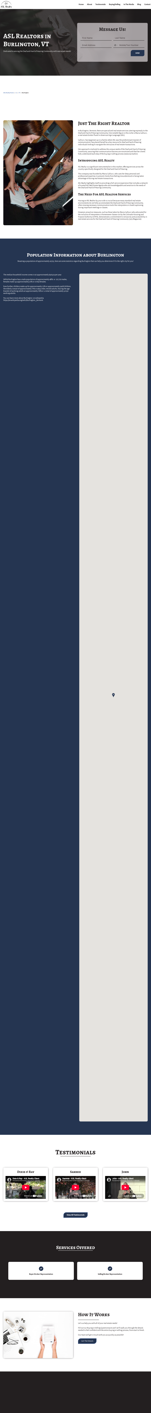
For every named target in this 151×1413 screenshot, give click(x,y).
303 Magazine (135, 219)
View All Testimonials (75, 1215)
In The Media (129, 4)
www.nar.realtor (131, 154)
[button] (113, 695)
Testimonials (100, 4)
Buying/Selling (114, 4)
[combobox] (115, 45)
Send (137, 53)
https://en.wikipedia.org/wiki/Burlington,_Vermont (23, 300)
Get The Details (87, 1341)
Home (81, 4)
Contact (147, 4)
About (89, 4)
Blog (139, 4)
